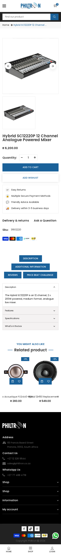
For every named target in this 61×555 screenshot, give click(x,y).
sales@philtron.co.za (18, 463)
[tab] (30, 311)
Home (5, 25)
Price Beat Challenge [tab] (40, 275)
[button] (56, 6)
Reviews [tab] (13, 275)
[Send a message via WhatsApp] (55, 535)
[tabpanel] (30, 299)
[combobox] (30, 17)
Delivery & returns (15, 220)
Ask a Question (45, 220)
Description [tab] (30, 258)
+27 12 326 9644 (16, 458)
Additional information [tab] (30, 266)
